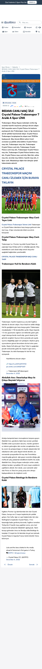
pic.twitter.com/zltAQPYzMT (15, 367)
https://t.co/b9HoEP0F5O (17, 364)
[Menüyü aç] (2, 22)
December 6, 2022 (13, 373)
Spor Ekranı (6, 67)
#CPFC (10, 553)
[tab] (5, 27)
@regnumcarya (20, 553)
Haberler (15, 67)
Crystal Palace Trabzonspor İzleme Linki (16, 224)
